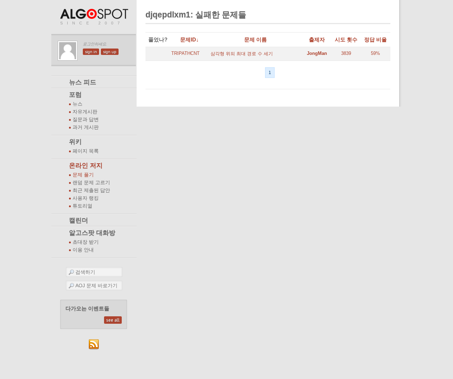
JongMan (317, 53)
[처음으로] (95, 14)
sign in (91, 51)
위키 (75, 141)
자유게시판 (85, 111)
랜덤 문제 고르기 (91, 182)
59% (375, 53)
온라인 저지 (86, 165)
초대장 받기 (86, 242)
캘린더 (78, 220)
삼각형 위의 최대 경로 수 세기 (242, 53)
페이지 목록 (86, 151)
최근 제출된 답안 (91, 190)
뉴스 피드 (82, 82)
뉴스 (77, 104)
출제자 (317, 39)
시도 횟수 (346, 39)
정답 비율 (375, 39)
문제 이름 (255, 39)
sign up (109, 51)
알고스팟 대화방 (92, 232)
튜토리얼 (82, 206)
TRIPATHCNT (185, 53)
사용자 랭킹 (86, 198)
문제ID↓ (189, 39)
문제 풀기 (83, 174)
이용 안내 (83, 250)
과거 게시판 (86, 127)
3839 (346, 53)
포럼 (75, 94)
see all (113, 320)
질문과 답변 (86, 119)
